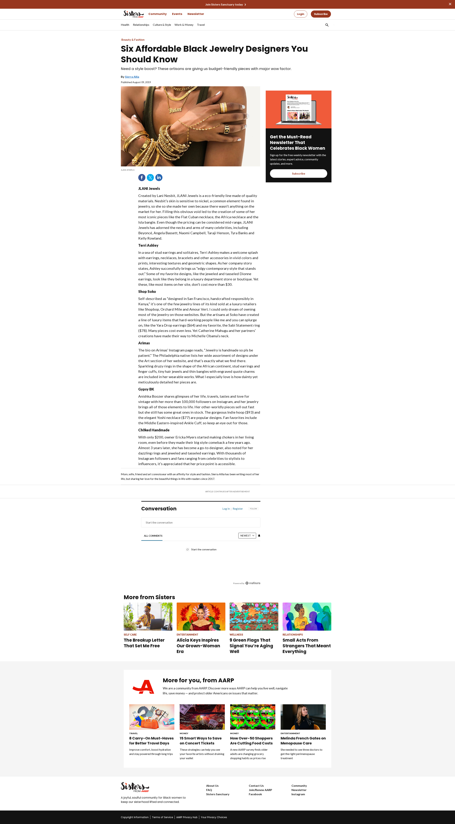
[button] (326, 25)
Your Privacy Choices (214, 817)
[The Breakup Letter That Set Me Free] (148, 616)
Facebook (141, 177)
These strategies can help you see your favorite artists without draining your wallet (202, 754)
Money (184, 733)
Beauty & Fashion (132, 39)
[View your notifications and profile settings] (259, 535)
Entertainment (290, 733)
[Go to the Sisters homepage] (130, 14)
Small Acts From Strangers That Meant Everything (307, 645)
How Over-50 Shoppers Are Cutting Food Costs (251, 741)
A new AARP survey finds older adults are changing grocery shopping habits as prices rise (249, 754)
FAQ (209, 790)
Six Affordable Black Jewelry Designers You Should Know (214, 54)
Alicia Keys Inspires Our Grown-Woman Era (198, 645)
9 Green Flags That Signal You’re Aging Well (251, 645)
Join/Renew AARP (260, 790)
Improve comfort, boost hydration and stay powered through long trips (151, 751)
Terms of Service (162, 817)
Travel (133, 733)
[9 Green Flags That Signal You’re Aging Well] (254, 616)
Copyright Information (135, 817)
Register (238, 508)
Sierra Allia (132, 76)
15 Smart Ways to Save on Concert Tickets (201, 741)
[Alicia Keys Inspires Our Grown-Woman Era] (201, 616)
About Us (212, 785)
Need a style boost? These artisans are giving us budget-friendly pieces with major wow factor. (206, 69)
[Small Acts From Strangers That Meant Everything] (307, 616)
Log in (226, 508)
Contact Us (256, 785)
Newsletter (196, 14)
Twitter (150, 177)
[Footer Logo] (156, 787)
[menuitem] (125, 26)
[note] (190, 170)
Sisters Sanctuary (217, 794)
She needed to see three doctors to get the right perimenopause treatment (301, 754)
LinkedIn (158, 177)
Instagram (298, 794)
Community (157, 14)
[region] (200, 547)
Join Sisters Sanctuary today (224, 4)
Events (177, 14)
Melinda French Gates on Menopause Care (303, 741)
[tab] (153, 536)
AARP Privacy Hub (186, 817)
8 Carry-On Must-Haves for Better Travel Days (151, 741)
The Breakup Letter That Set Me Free (144, 643)
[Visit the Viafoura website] (252, 583)
